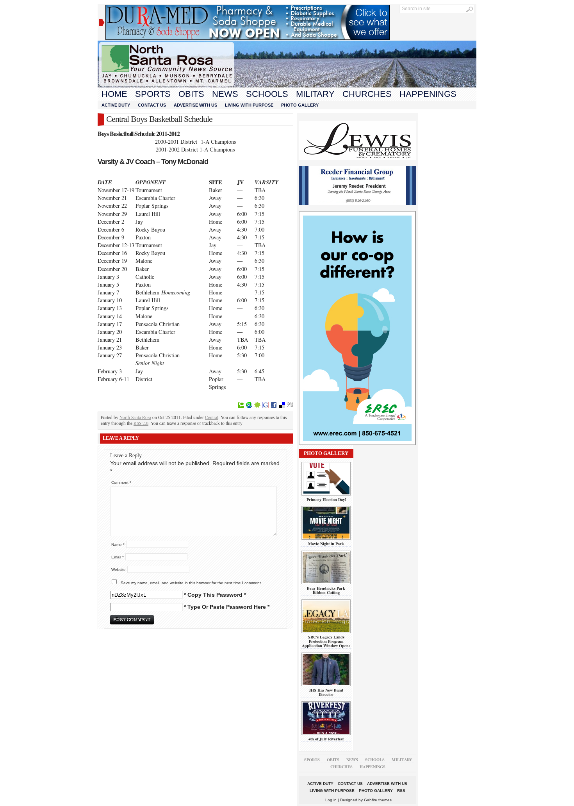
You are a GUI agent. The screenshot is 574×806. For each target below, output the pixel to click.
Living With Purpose (249, 105)
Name (118, 544)
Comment (121, 482)
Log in (331, 800)
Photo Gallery (300, 105)
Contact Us (152, 105)
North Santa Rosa (135, 417)
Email (117, 557)
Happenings (427, 94)
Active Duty (116, 105)
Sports (153, 94)
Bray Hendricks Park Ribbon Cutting (326, 590)
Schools (267, 94)
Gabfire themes (378, 800)
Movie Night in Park (326, 543)
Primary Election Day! (326, 499)
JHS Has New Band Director (326, 692)
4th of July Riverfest (326, 739)
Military (315, 94)
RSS (401, 790)
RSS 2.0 (141, 423)
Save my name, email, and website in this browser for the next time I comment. (191, 583)
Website (118, 569)
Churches (367, 94)
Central (211, 417)
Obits (191, 94)
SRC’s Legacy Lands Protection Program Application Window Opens (326, 641)
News (225, 94)
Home (114, 94)
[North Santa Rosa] (287, 85)
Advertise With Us (195, 105)
